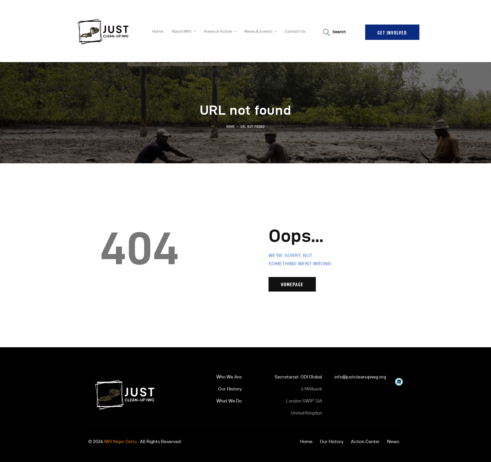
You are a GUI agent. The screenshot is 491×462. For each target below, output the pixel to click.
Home (230, 126)
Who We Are (229, 376)
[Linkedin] (399, 382)
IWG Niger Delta (120, 441)
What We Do (229, 400)
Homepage (292, 284)
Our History (230, 388)
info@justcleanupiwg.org (360, 376)
